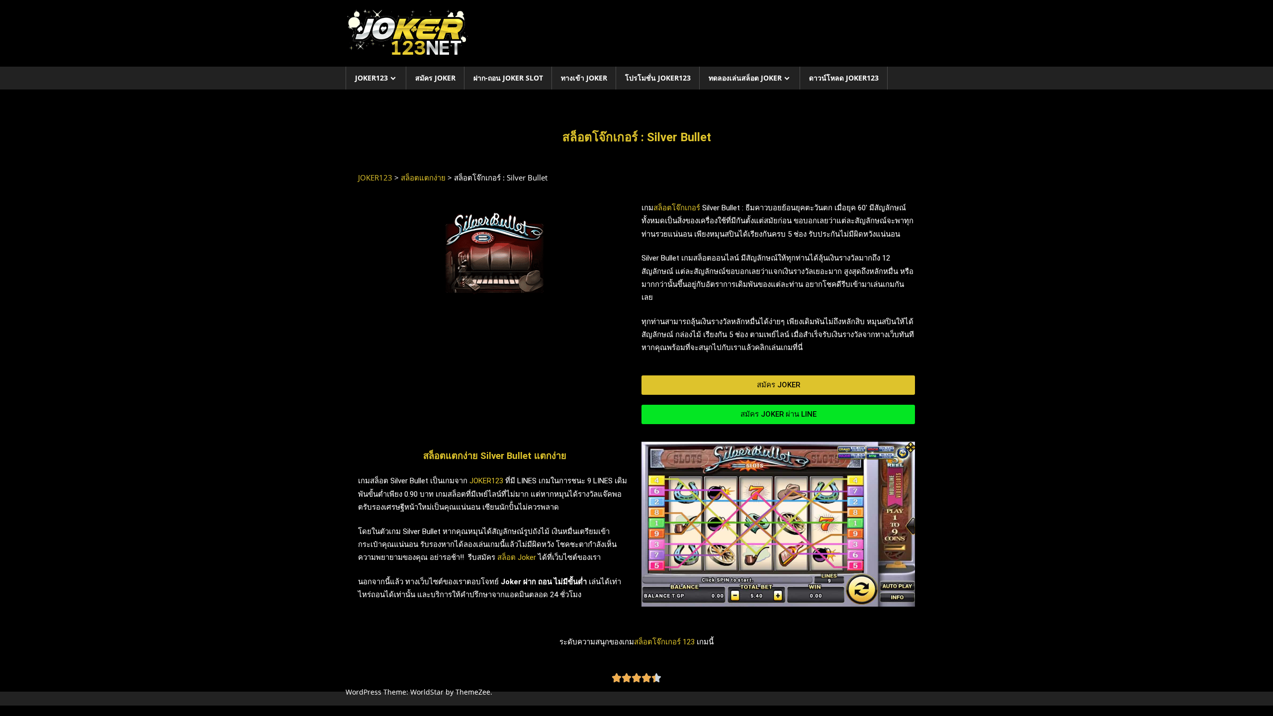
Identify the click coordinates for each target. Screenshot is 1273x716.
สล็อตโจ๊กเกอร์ (676, 207)
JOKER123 (371, 78)
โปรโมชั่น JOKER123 (658, 78)
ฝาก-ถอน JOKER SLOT (508, 78)
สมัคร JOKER (435, 78)
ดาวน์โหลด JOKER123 (844, 78)
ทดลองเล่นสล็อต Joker (745, 78)
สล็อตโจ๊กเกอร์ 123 (664, 641)
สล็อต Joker (516, 557)
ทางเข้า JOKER (584, 78)
